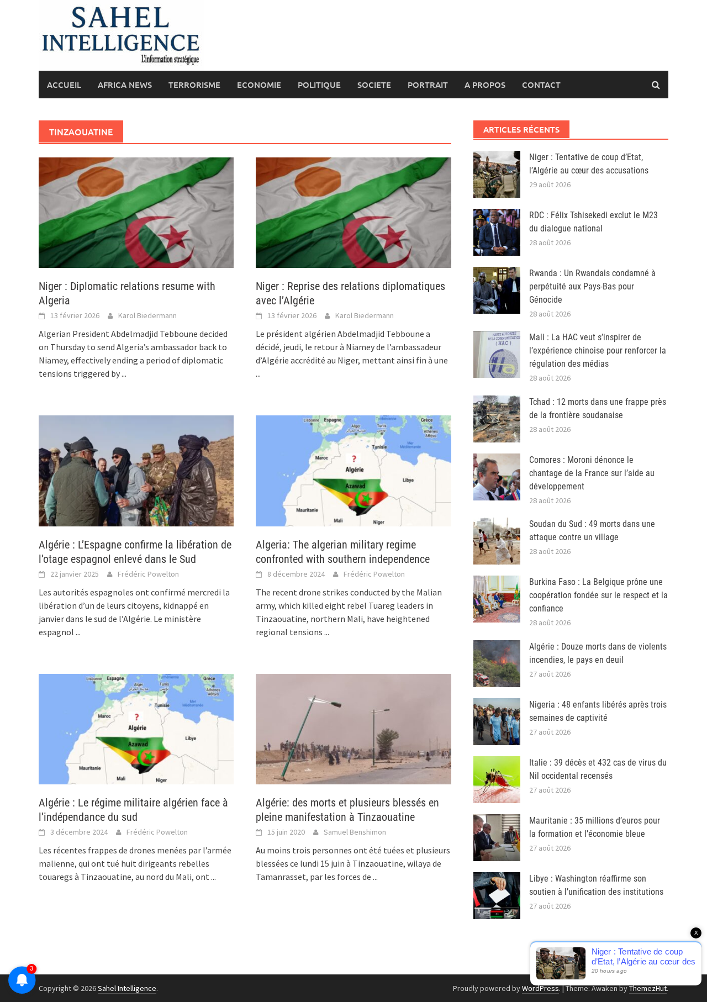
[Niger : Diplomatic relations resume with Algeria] (136, 211)
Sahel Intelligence (127, 988)
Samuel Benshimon (355, 832)
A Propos (485, 84)
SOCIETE (374, 84)
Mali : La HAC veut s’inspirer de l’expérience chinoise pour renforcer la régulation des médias (597, 350)
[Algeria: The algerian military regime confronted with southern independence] (353, 469)
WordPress (540, 988)
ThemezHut (648, 988)
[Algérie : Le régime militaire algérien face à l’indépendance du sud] (136, 728)
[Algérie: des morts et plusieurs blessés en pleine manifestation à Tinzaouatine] (353, 728)
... (124, 373)
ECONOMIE (259, 84)
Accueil (64, 84)
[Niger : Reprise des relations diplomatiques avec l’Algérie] (353, 211)
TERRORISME (194, 84)
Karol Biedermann (147, 315)
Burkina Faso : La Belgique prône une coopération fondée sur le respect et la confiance (598, 595)
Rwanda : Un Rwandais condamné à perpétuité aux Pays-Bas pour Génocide (592, 286)
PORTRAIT (428, 84)
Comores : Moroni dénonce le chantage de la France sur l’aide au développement (592, 473)
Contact (541, 84)
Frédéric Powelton (148, 574)
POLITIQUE (319, 84)
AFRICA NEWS (125, 84)
